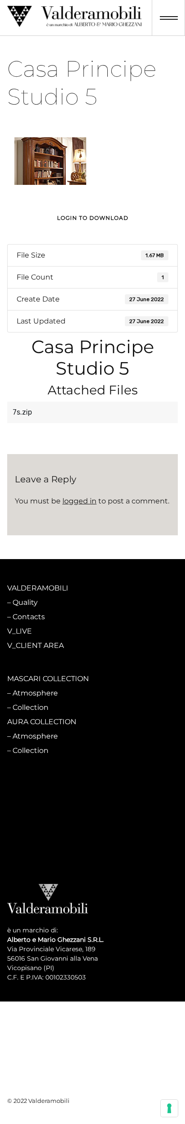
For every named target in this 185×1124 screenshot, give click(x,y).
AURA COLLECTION (41, 721)
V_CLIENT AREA (35, 645)
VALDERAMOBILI (37, 588)
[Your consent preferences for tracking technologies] (169, 1108)
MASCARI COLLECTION (48, 678)
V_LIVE (19, 631)
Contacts (29, 616)
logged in (79, 501)
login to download (92, 217)
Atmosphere (35, 693)
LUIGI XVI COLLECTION (48, 827)
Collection (30, 707)
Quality (25, 602)
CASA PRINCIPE (35, 784)
